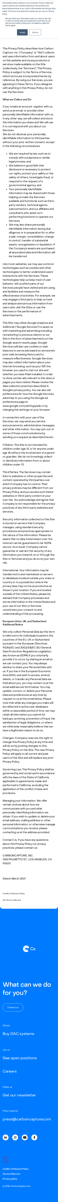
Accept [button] (22, 32)
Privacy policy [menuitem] (10, 1178)
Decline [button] (35, 32)
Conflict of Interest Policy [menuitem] (16, 1168)
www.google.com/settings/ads (22, 406)
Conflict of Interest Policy (14, 893)
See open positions (20, 1058)
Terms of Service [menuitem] (11, 1173)
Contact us (13, 1007)
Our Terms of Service (12, 900)
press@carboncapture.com (27, 1119)
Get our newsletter (19, 1095)
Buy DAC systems (18, 1033)
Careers (10, 1071)
